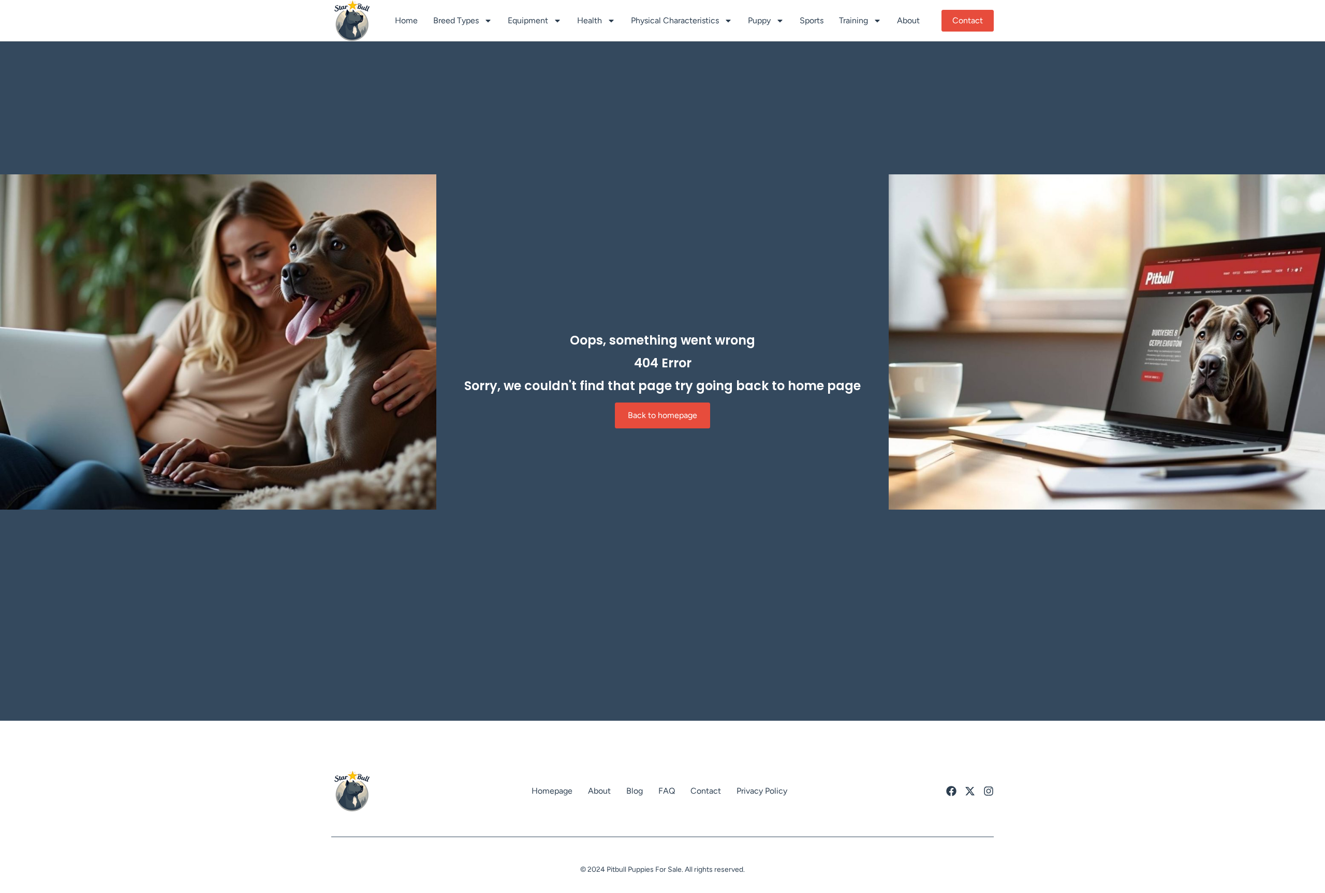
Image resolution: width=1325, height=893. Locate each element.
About (908, 20)
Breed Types (456, 20)
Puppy (759, 20)
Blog (634, 791)
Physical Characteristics (675, 20)
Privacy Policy (762, 791)
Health (589, 20)
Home (406, 20)
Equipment (528, 20)
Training (853, 20)
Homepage (552, 791)
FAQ (666, 791)
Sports (811, 20)
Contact (705, 791)
